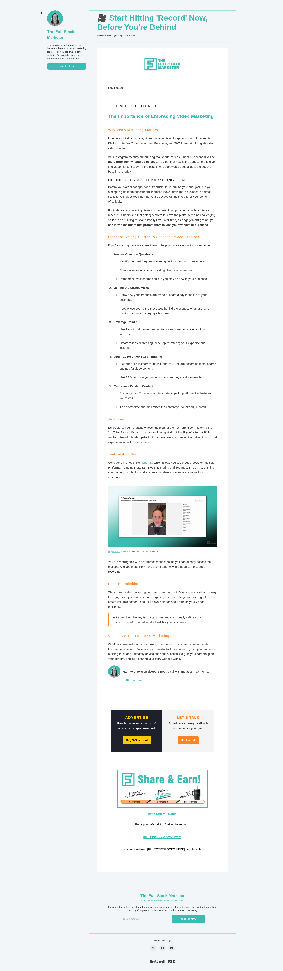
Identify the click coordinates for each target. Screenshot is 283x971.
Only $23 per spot (137, 740)
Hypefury (146, 462)
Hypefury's (114, 551)
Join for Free (67, 66)
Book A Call (188, 740)
